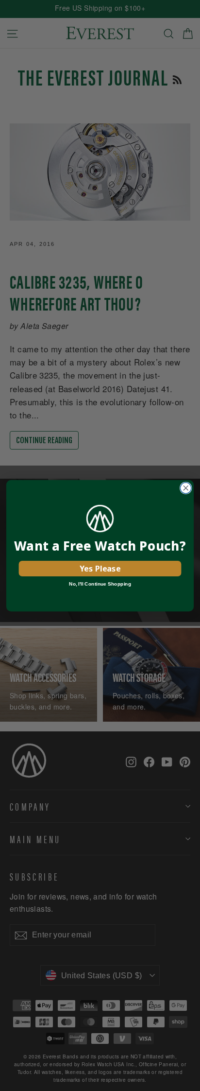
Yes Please (100, 568)
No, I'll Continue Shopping (100, 584)
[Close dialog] (185, 487)
